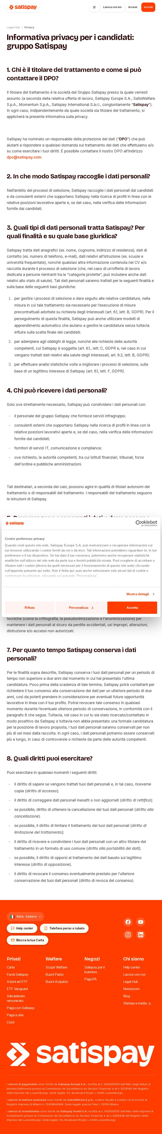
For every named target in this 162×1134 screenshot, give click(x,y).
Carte (11, 967)
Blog (126, 996)
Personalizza (78, 607)
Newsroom (131, 989)
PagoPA (90, 979)
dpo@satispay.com (24, 157)
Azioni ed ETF (17, 981)
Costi (10, 1022)
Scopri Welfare (56, 967)
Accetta (132, 607)
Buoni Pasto (54, 974)
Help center (24, 928)
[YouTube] (140, 922)
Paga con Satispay (21, 1008)
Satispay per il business (94, 969)
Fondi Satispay (17, 974)
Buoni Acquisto (57, 981)
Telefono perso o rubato (67, 928)
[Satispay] (81, 1054)
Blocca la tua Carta (30, 940)
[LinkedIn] (140, 934)
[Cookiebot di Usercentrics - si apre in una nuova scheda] (138, 523)
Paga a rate (15, 1015)
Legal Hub (13, 27)
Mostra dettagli (138, 594)
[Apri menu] (94, 7)
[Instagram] (128, 934)
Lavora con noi (134, 974)
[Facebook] (128, 922)
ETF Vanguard (17, 989)
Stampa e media (135, 1003)
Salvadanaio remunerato (16, 998)
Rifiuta (30, 607)
